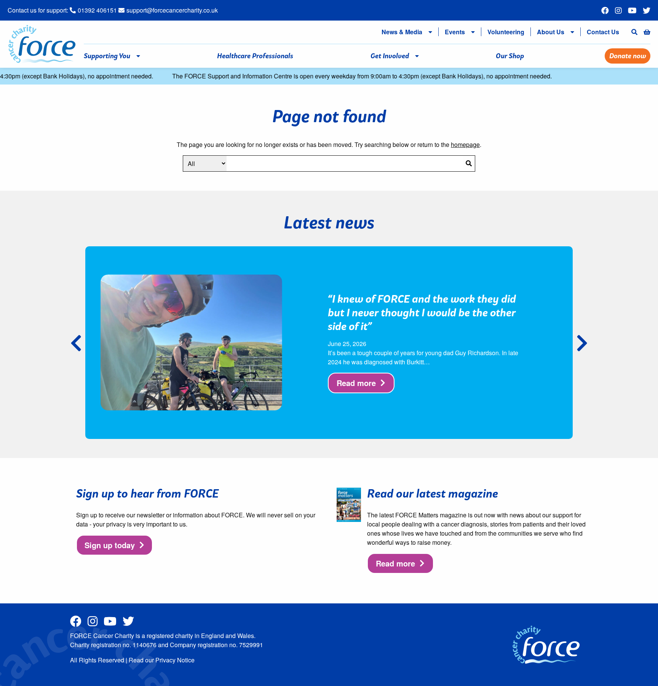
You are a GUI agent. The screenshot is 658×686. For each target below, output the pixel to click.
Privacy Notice (175, 660)
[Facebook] (605, 10)
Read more (356, 382)
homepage (465, 144)
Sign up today (110, 544)
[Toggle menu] (431, 32)
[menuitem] (400, 32)
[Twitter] (646, 10)
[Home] (42, 43)
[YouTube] (632, 10)
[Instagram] (618, 10)
